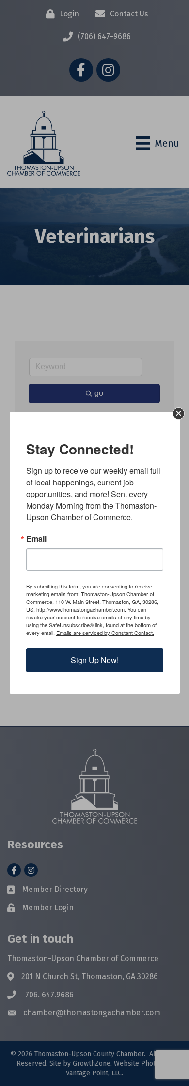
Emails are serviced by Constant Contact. (105, 632)
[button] (179, 413)
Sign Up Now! (95, 659)
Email (36, 539)
